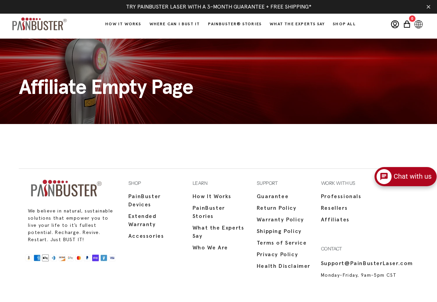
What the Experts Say (218, 232)
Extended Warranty (142, 220)
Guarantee (272, 196)
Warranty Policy (280, 219)
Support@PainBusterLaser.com (367, 263)
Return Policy (277, 208)
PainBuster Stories (209, 212)
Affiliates (335, 219)
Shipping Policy (279, 231)
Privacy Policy (277, 254)
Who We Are (210, 247)
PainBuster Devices (144, 200)
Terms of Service (282, 243)
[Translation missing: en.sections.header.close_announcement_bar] (428, 6)
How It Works (212, 196)
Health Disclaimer (283, 266)
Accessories (146, 236)
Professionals (341, 196)
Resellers (334, 208)
